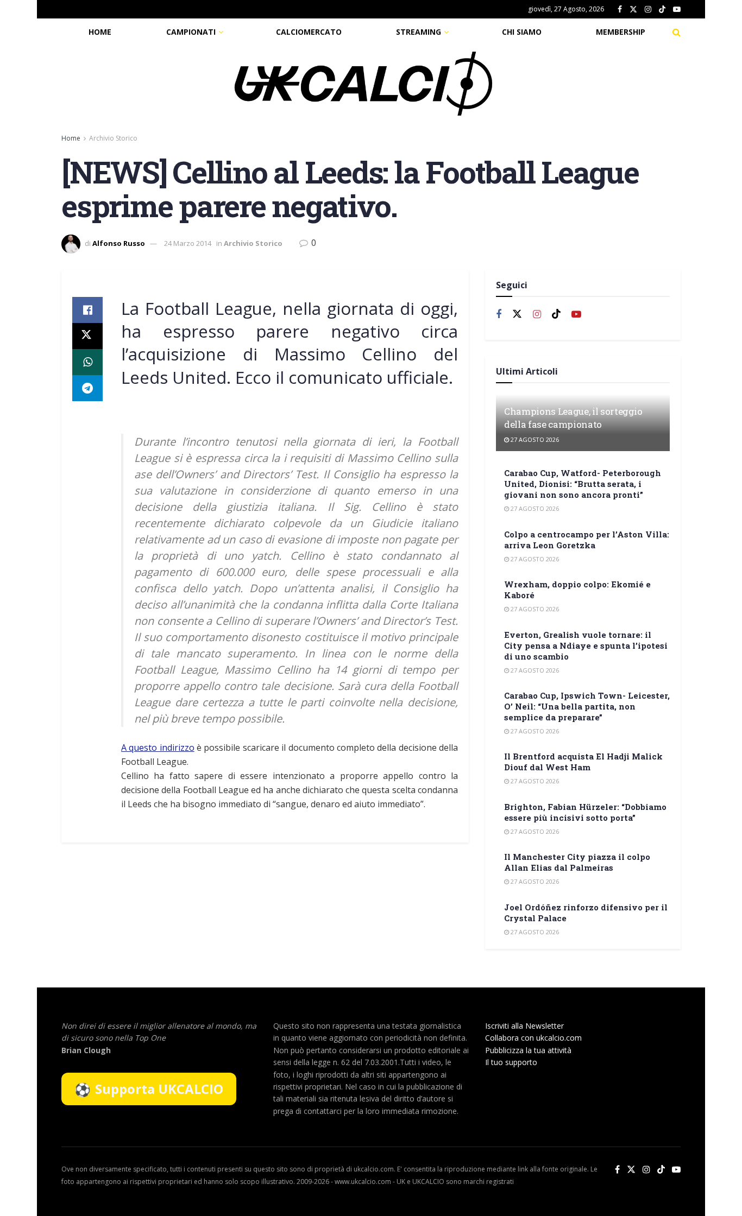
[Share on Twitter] (87, 336)
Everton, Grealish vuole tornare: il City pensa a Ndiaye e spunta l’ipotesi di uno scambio (586, 645)
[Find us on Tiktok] (556, 314)
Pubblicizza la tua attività (528, 1050)
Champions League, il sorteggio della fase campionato (573, 417)
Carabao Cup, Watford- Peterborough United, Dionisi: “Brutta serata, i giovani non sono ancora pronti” (582, 483)
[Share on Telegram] (87, 388)
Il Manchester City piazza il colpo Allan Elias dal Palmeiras (577, 862)
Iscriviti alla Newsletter (524, 1026)
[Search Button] (676, 32)
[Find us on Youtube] (677, 9)
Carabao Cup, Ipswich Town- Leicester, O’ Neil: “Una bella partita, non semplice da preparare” (587, 706)
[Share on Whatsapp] (87, 362)
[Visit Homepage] (363, 83)
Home (100, 32)
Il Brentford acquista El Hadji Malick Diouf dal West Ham (583, 761)
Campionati (191, 32)
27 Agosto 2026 (534, 439)
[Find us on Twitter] (633, 9)
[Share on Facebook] (87, 310)
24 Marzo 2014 (187, 243)
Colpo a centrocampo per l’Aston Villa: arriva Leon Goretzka (586, 539)
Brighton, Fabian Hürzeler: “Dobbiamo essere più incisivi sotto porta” (585, 812)
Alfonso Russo (118, 243)
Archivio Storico (113, 138)
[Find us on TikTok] (662, 10)
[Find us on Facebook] (620, 9)
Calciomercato (309, 32)
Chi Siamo (522, 32)
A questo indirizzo (157, 747)
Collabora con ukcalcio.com (533, 1038)
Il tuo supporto (511, 1062)
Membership (620, 32)
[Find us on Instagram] (648, 9)
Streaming (418, 32)
